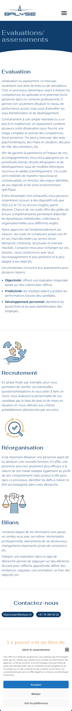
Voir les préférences (36, 703)
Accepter (36, 684)
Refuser (36, 694)
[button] (67, 649)
